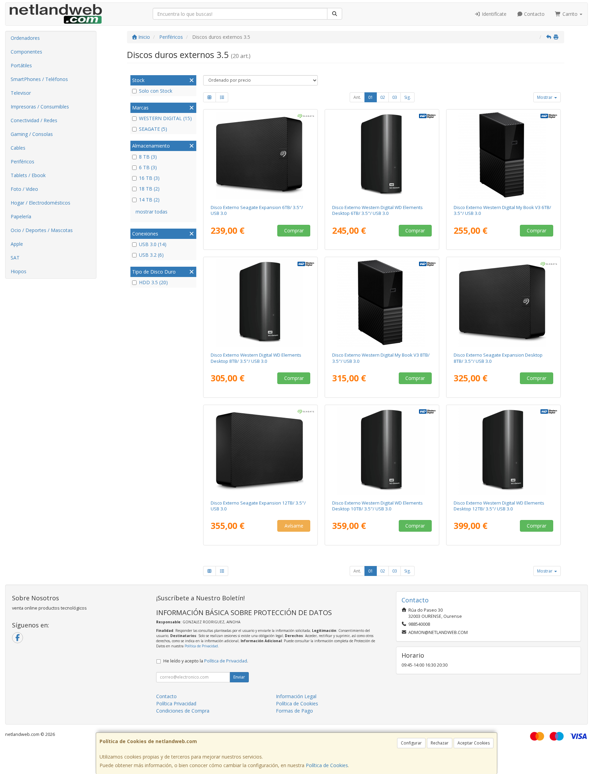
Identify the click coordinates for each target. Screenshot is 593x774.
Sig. (407, 97)
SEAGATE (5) (153, 129)
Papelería (21, 216)
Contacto (534, 14)
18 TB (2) (149, 188)
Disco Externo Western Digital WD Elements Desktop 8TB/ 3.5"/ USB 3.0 (256, 358)
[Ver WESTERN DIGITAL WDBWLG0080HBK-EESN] (260, 303)
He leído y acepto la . (205, 661)
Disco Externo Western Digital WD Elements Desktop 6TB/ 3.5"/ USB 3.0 (377, 210)
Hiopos (18, 271)
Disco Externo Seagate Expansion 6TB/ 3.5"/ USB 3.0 (257, 210)
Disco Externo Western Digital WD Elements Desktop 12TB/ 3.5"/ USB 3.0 (499, 506)
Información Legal (296, 696)
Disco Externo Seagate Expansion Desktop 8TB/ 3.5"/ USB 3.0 (498, 358)
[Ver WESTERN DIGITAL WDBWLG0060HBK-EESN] (382, 155)
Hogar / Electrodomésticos (40, 202)
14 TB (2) (149, 199)
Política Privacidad (176, 703)
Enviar (239, 677)
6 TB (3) (148, 167)
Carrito (570, 14)
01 (370, 97)
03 (394, 97)
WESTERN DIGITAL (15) (165, 118)
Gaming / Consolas (32, 134)
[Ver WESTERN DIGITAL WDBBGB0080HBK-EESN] (382, 303)
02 (382, 97)
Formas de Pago (294, 710)
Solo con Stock (155, 91)
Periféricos (22, 161)
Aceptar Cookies (473, 743)
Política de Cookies (327, 765)
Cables (18, 148)
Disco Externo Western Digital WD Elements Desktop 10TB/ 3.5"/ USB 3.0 (377, 506)
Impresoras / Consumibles (40, 106)
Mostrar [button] (545, 97)
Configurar (411, 743)
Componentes (26, 51)
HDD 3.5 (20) (153, 282)
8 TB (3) (148, 156)
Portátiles (21, 65)
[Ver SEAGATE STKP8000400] (503, 303)
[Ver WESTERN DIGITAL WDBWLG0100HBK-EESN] (382, 451)
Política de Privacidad (201, 646)
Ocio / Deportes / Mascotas (42, 230)
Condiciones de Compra (182, 710)
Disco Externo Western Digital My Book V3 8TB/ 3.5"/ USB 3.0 (381, 358)
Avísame (293, 525)
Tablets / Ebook (28, 175)
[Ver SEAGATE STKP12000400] (260, 451)
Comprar (294, 230)
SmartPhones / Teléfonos (39, 79)
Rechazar (440, 743)
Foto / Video (24, 189)
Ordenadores (25, 38)
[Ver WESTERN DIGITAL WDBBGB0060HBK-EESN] (503, 155)
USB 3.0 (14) (152, 244)
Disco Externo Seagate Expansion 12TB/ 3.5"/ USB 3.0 (258, 506)
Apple (17, 244)
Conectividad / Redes (34, 120)
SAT (15, 257)
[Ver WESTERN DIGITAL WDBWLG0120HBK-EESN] (503, 451)
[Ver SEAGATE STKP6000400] (260, 155)
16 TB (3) (149, 178)
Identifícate (493, 14)
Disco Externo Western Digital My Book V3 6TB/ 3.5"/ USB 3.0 (502, 210)
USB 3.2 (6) (151, 255)
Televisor (21, 93)
